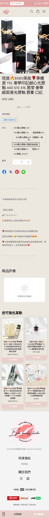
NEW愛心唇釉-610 (21, 132)
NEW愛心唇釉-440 (21, 128)
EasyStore (38, 449)
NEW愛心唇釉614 (21, 149)
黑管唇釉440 (38, 132)
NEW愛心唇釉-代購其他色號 (26, 144)
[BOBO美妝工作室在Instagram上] (21, 480)
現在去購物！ (16, 3)
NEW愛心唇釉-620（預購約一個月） (29, 138)
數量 (4, 160)
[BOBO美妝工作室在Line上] (28, 480)
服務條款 (16, 505)
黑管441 (35, 149)
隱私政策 (24, 505)
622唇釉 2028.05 (21, 154)
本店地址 (24, 464)
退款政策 (32, 505)
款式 (4, 128)
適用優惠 (6, 114)
